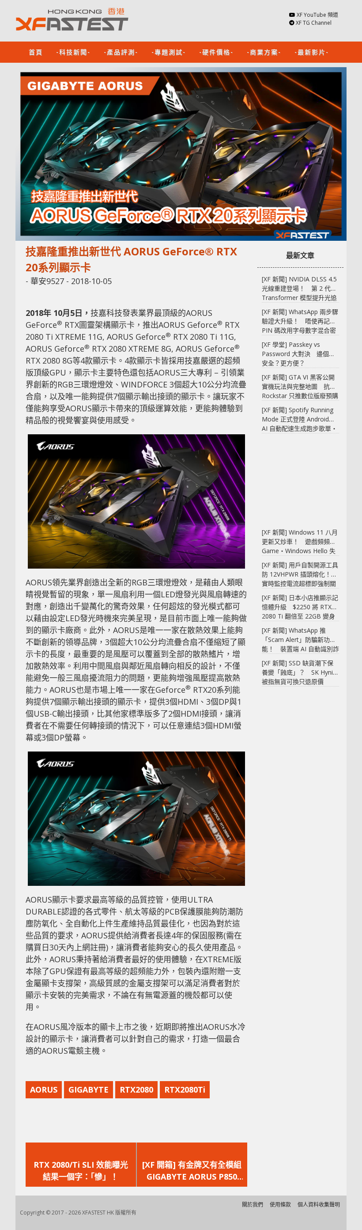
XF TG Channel (314, 23)
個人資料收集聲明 (319, 1204)
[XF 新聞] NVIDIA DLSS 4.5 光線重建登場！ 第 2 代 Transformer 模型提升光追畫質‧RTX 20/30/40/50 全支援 (299, 297)
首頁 (36, 51)
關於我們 (252, 1204)
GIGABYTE (88, 1089)
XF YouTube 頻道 (317, 15)
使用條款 (280, 1204)
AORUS (43, 1089)
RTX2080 (136, 1089)
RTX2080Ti (184, 1089)
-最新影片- (311, 51)
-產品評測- (121, 51)
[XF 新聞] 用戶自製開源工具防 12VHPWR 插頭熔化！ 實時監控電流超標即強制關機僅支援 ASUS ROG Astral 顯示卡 (300, 583)
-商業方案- (264, 51)
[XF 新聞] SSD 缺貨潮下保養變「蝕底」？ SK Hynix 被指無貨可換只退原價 (299, 672)
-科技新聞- (73, 51)
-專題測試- (168, 51)
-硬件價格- (216, 51)
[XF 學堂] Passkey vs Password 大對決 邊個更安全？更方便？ (298, 353)
